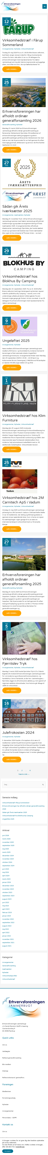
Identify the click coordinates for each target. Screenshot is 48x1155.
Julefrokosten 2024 (18, 733)
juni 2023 (5, 902)
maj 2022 (5, 929)
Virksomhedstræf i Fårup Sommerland (15, 803)
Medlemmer (6, 1091)
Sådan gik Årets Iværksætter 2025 (14, 812)
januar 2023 (6, 916)
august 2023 (6, 899)
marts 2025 (6, 852)
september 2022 (8, 922)
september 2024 (8, 866)
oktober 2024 (7, 862)
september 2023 (8, 896)
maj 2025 (5, 849)
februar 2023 (7, 912)
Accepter (8, 1151)
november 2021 (8, 939)
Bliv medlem (6, 1064)
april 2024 (5, 876)
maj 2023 (5, 906)
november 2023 (8, 889)
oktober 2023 (7, 892)
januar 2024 (6, 882)
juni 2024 (5, 869)
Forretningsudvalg (8, 1098)
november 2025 (8, 842)
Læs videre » (13, 70)
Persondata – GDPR (9, 1118)
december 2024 (8, 856)
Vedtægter (6, 1051)
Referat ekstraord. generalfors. (13, 1078)
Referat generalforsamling (11, 1058)
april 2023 (5, 909)
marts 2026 (6, 839)
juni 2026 (5, 835)
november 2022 (8, 919)
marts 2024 (6, 879)
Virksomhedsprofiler (9, 976)
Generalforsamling (9, 125)
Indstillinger (20, 1147)
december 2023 (8, 886)
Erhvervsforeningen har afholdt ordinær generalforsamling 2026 (21, 116)
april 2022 (5, 933)
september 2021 (8, 943)
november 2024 (8, 859)
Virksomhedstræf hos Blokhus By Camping (17, 816)
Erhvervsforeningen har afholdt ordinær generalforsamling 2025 (21, 579)
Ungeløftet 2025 (16, 341)
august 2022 (6, 926)
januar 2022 (6, 936)
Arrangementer (8, 49)
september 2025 (8, 845)
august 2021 (6, 946)
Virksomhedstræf (27, 49)
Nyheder (17, 49)
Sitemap (5, 1071)
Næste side (24, 774)
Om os (4, 1045)
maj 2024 (5, 872)
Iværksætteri (18, 215)
